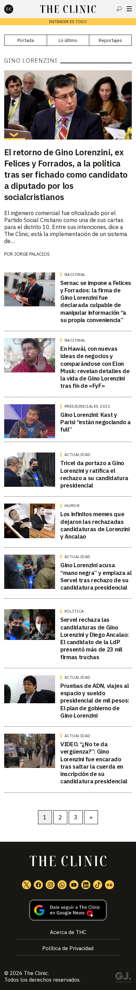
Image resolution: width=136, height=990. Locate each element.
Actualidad (78, 454)
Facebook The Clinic (38, 884)
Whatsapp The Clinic (62, 884)
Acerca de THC (68, 932)
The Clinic (36, 973)
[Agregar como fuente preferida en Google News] (68, 910)
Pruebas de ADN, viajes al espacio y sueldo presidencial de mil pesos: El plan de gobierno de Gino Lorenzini (94, 700)
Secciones (129, 8)
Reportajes (110, 40)
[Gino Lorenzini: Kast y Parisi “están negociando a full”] (29, 421)
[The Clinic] (14, 9)
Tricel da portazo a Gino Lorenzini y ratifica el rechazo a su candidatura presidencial (94, 474)
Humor (72, 505)
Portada (25, 40)
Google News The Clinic (109, 884)
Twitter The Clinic (26, 884)
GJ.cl (123, 978)
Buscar (119, 8)
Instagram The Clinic (50, 884)
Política (74, 611)
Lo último (68, 40)
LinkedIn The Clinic (85, 884)
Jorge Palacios (32, 254)
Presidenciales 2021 (88, 406)
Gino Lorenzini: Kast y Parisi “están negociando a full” (95, 422)
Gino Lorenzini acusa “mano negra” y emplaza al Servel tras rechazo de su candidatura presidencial (96, 576)
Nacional (75, 274)
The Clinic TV (73, 884)
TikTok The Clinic (97, 884)
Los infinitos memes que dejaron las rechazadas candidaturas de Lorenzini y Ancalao (95, 525)
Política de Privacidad (67, 948)
